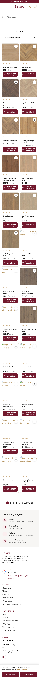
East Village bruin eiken (8, 217)
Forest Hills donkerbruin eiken (27, 292)
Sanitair (5, 617)
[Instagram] (4, 657)
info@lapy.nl (12, 644)
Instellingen (10, 674)
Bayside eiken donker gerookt (10, 104)
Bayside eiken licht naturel (28, 104)
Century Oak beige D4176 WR (28, 141)
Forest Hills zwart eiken (27, 405)
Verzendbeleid (7, 600)
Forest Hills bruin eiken (8, 292)
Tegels (4, 614)
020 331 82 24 (11, 640)
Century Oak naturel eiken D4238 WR (9, 179)
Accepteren (28, 674)
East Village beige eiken (27, 179)
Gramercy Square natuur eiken (8, 481)
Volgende (28, 503)
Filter (21, 32)
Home (4, 17)
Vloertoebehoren (8, 630)
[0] (34, 6)
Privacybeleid (7, 597)
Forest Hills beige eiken (27, 255)
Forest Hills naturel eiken (9, 368)
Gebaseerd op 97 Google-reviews (18, 577)
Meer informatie (22, 669)
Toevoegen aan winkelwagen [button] (11, 74)
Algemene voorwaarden (11, 604)
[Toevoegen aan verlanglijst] (16, 46)
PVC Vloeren (7, 623)
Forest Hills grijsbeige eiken (10, 330)
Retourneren (7, 588)
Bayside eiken (26, 67)
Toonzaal (5, 591)
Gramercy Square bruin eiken (27, 443)
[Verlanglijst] (30, 6)
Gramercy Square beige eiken (8, 443)
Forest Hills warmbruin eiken (8, 405)
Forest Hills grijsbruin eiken (29, 330)
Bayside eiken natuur (10, 141)
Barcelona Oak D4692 (10, 67)
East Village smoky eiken (9, 255)
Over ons (6, 594)
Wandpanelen (7, 627)
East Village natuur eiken (28, 217)
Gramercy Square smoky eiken (27, 481)
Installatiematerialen (10, 620)
